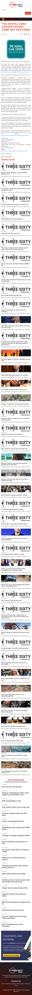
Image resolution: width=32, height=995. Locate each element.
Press (3, 983)
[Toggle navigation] (3, 19)
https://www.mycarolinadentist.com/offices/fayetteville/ (14, 135)
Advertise (8, 983)
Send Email (7, 141)
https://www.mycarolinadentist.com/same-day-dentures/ (15, 72)
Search (28, 13)
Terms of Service (20, 983)
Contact (13, 983)
